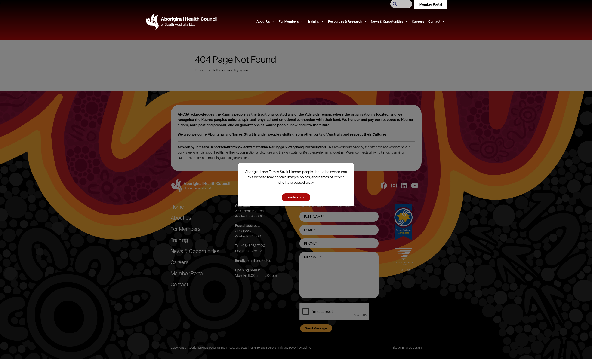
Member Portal (430, 4)
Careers (418, 21)
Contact (434, 21)
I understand (296, 197)
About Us (263, 21)
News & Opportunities (387, 21)
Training (313, 21)
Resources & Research (345, 21)
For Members (289, 21)
